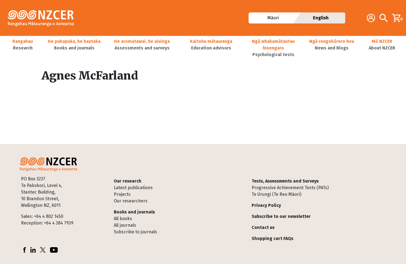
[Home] (43, 18)
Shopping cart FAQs (272, 238)
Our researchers (130, 201)
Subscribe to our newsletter (281, 216)
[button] (22, 48)
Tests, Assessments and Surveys (285, 181)
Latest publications (133, 187)
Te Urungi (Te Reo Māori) (276, 194)
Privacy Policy (266, 205)
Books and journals (134, 212)
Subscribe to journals (135, 231)
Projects (122, 194)
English (321, 17)
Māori (273, 17)
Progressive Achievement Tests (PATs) (290, 187)
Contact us (263, 227)
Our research (127, 181)
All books (123, 218)
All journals (125, 225)
